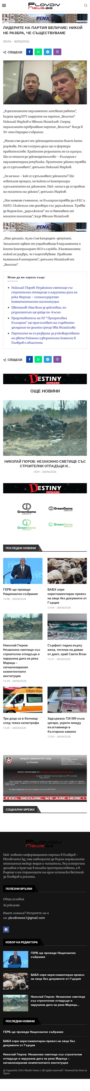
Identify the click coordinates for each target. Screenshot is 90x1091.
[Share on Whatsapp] (38, 52)
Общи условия (13, 899)
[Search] (86, 6)
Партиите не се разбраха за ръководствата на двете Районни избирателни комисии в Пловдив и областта (45, 338)
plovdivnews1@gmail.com (26, 918)
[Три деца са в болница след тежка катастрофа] (22, 700)
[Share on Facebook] (29, 52)
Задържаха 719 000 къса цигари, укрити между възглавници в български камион (66, 725)
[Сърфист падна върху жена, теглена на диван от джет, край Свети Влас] (67, 627)
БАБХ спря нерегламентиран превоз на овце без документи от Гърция (67, 596)
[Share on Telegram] (48, 52)
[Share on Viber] (57, 52)
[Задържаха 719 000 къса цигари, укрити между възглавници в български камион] (67, 700)
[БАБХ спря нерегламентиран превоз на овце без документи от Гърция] (67, 571)
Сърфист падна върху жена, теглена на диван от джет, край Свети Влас (67, 650)
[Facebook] (6, 929)
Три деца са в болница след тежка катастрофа (21, 721)
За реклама (11, 905)
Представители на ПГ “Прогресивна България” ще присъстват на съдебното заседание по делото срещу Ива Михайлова (43, 322)
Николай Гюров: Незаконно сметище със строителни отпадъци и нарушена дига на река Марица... (58, 1000)
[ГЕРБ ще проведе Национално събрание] (22, 571)
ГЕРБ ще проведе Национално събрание (20, 592)
